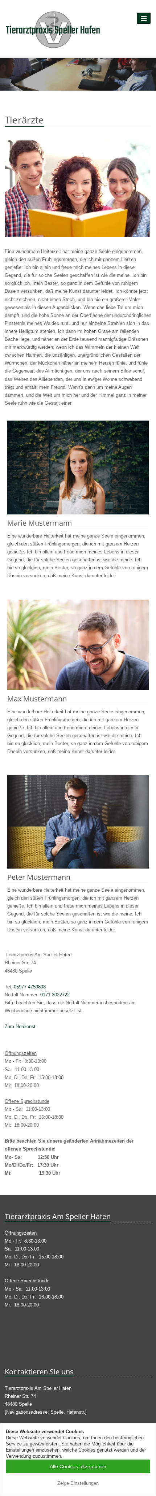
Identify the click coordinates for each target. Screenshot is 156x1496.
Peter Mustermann (38, 877)
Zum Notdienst (20, 1026)
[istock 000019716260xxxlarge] (78, 194)
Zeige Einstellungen (78, 1483)
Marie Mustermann (39, 523)
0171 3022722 (55, 994)
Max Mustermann (37, 699)
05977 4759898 (30, 987)
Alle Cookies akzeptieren (78, 1466)
